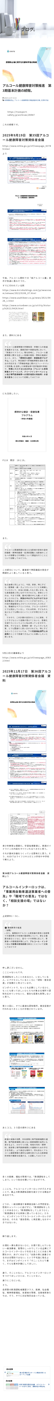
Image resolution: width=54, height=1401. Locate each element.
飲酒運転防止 (9, 100)
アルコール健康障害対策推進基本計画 (27, 100)
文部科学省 (44, 100)
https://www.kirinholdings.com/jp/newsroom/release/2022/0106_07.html (27, 292)
